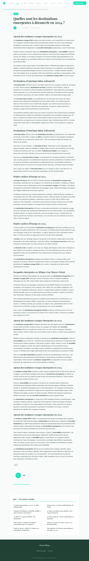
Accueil (12, 3)
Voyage (67, 3)
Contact (50, 551)
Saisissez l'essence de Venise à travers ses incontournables (59, 523)
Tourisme (53, 3)
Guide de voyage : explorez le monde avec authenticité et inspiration (26, 529)
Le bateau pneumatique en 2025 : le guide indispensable (26, 506)
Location (45, 3)
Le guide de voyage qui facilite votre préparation (25, 517)
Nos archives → (80, 3)
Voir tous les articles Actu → (22, 484)
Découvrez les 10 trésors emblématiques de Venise (60, 506)
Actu (17, 3)
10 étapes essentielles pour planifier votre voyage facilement (59, 512)
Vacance (60, 3)
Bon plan (23, 3)
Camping (31, 3)
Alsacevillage (44, 545)
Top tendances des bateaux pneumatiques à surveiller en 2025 (60, 529)
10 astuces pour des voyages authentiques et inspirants (60, 517)
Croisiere (38, 3)
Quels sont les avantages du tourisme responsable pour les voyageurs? (25, 523)
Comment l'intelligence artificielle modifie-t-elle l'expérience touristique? (27, 512)
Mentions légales (41, 551)
